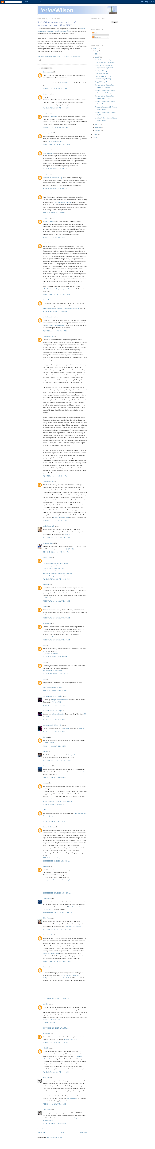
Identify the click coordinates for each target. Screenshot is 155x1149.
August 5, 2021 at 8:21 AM (55, 331)
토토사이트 (70, 549)
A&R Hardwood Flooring (51, 858)
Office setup (54, 116)
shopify (45, 606)
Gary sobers (47, 766)
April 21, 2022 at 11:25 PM (55, 691)
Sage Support (47, 72)
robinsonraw (47, 810)
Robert (45, 967)
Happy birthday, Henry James (104, 82)
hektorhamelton (48, 317)
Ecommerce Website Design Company (55, 563)
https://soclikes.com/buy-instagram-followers (58, 289)
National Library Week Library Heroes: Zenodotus (105, 102)
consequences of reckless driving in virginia (57, 880)
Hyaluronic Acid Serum (50, 654)
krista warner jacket (70, 1039)
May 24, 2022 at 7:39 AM (54, 719)
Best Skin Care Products (51, 598)
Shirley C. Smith (48, 827)
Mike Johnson (47, 300)
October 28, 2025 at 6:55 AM (56, 1028)
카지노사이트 (56, 702)
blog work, (66, 728)
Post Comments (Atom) (54, 1137)
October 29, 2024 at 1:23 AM (56, 998)
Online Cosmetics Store (50, 637)
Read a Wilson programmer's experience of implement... (104, 66)
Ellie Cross (46, 918)
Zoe (44, 645)
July (96, 51)
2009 (95, 137)
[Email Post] (39, 59)
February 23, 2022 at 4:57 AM (56, 618)
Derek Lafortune (48, 336)
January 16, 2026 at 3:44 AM (56, 1072)
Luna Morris (47, 1109)
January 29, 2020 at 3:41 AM (56, 108)
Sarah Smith (47, 623)
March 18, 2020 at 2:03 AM (55, 169)
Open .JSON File (48, 153)
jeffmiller (46, 1048)
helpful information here (60, 699)
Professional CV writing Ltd (54, 325)
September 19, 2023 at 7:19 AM (57, 893)
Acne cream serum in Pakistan (52, 687)
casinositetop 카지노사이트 (52, 725)
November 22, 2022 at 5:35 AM (57, 760)
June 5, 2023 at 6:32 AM (53, 804)
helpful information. (58, 714)
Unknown (46, 94)
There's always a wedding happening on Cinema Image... (105, 61)
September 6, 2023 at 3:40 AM (56, 861)
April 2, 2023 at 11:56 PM (54, 777)
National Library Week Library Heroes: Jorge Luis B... (105, 97)
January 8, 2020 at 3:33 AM (55, 88)
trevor (45, 751)
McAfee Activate (48, 221)
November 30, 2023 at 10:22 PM (57, 929)
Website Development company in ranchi (56, 576)
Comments (97, 37)
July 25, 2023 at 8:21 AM (54, 821)
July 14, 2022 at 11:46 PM (54, 746)
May (97, 54)
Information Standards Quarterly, (58, 31)
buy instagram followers (61, 517)
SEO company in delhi (50, 566)
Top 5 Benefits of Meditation (52, 670)
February (98, 127)
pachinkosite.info (48, 526)
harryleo (45, 1004)
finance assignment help (51, 953)
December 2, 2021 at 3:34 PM (56, 552)
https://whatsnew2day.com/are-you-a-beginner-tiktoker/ (61, 308)
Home (63, 1132)
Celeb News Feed (71, 1098)
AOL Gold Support (66, 83)
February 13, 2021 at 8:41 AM (56, 294)
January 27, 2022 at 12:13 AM (56, 579)
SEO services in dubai (50, 571)
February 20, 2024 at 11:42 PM (57, 961)
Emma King (47, 557)
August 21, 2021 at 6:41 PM (55, 520)
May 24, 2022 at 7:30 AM (54, 705)
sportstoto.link (48, 543)
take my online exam (74, 755)
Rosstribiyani (47, 935)
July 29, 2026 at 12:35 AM (54, 1123)
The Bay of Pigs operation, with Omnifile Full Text (105, 72)
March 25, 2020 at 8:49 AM (55, 188)
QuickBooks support (55, 141)
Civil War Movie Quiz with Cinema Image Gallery (103, 77)
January (98, 130)
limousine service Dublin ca (77, 772)
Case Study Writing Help (73, 926)
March (97, 124)
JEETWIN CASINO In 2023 (52, 1020)
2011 (95, 48)
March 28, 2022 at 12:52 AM (55, 674)
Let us (45, 737)
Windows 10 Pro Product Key (52, 177)
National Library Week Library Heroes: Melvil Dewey (105, 91)
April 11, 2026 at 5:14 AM (54, 1104)
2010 (95, 134)
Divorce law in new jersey (51, 799)
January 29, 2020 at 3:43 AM (56, 127)
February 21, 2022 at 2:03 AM (56, 601)
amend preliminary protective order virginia (57, 801)
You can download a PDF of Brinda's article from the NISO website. (60, 56)
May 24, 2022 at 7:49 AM (54, 731)
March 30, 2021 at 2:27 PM (55, 311)
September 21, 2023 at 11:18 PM (57, 912)
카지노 (81, 728)
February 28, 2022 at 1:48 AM (56, 640)
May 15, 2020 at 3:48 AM (54, 237)
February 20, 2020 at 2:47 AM (56, 144)
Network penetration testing (52, 610)
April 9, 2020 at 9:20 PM (54, 213)
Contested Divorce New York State (58, 978)
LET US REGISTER (49, 743)
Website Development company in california (57, 573)
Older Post (83, 1132)
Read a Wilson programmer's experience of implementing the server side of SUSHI (56, 24)
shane (45, 783)
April (97, 57)
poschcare (46, 584)
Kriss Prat (46, 1077)
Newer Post (41, 1132)
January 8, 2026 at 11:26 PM (55, 1042)
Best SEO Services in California (53, 568)
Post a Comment (43, 1129)
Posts (95, 33)
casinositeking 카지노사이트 (52, 696)
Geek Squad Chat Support (62, 202)
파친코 (67, 534)
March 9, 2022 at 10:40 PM (55, 657)
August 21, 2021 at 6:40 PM (55, 476)
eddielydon (46, 1033)
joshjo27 (46, 866)
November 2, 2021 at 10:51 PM (56, 537)
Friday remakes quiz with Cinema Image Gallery (106, 108)
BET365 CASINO (49, 1022)
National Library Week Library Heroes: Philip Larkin (105, 86)
